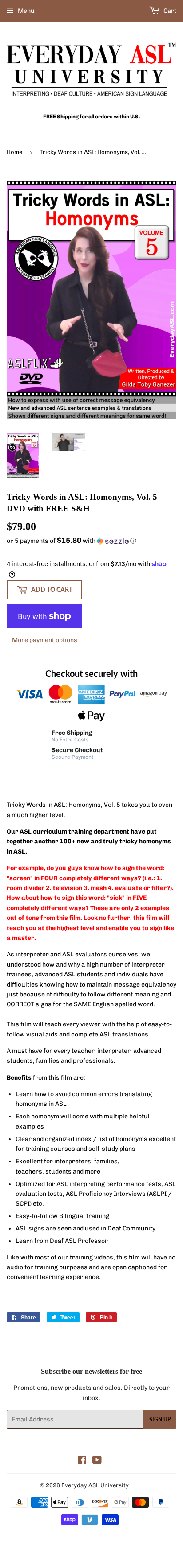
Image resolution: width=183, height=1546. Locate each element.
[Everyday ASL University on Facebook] (82, 1461)
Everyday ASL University (95, 1485)
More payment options (44, 640)
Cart (169, 11)
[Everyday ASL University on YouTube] (97, 1461)
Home (14, 152)
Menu (26, 11)
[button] (91, 540)
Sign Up (160, 1419)
